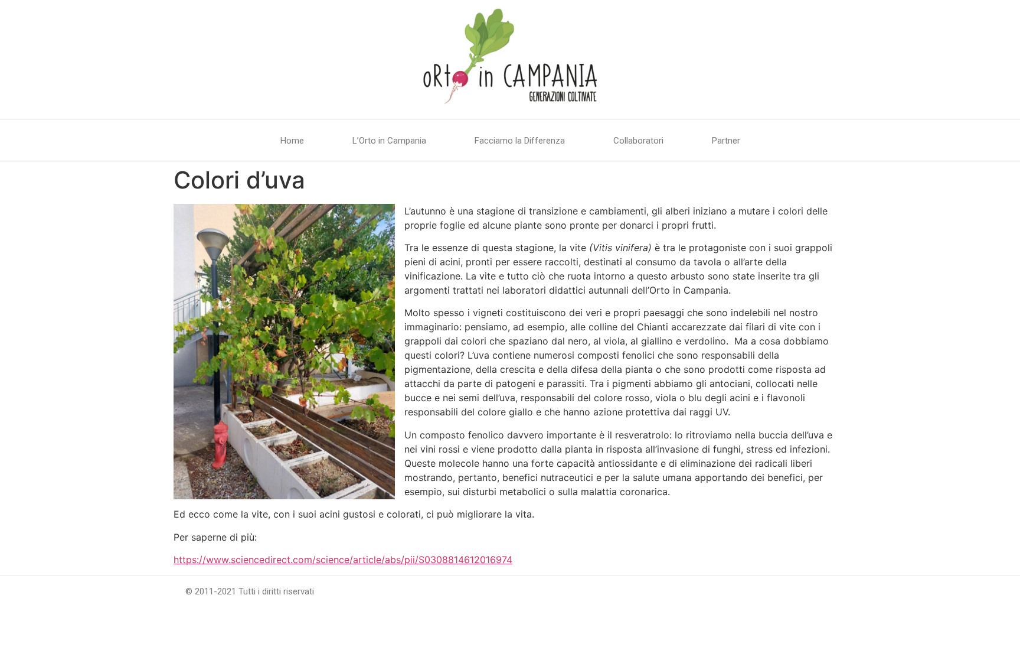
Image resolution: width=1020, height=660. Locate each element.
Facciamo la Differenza (520, 140)
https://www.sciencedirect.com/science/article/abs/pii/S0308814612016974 (343, 559)
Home (292, 140)
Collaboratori (638, 140)
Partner (726, 140)
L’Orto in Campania (389, 140)
